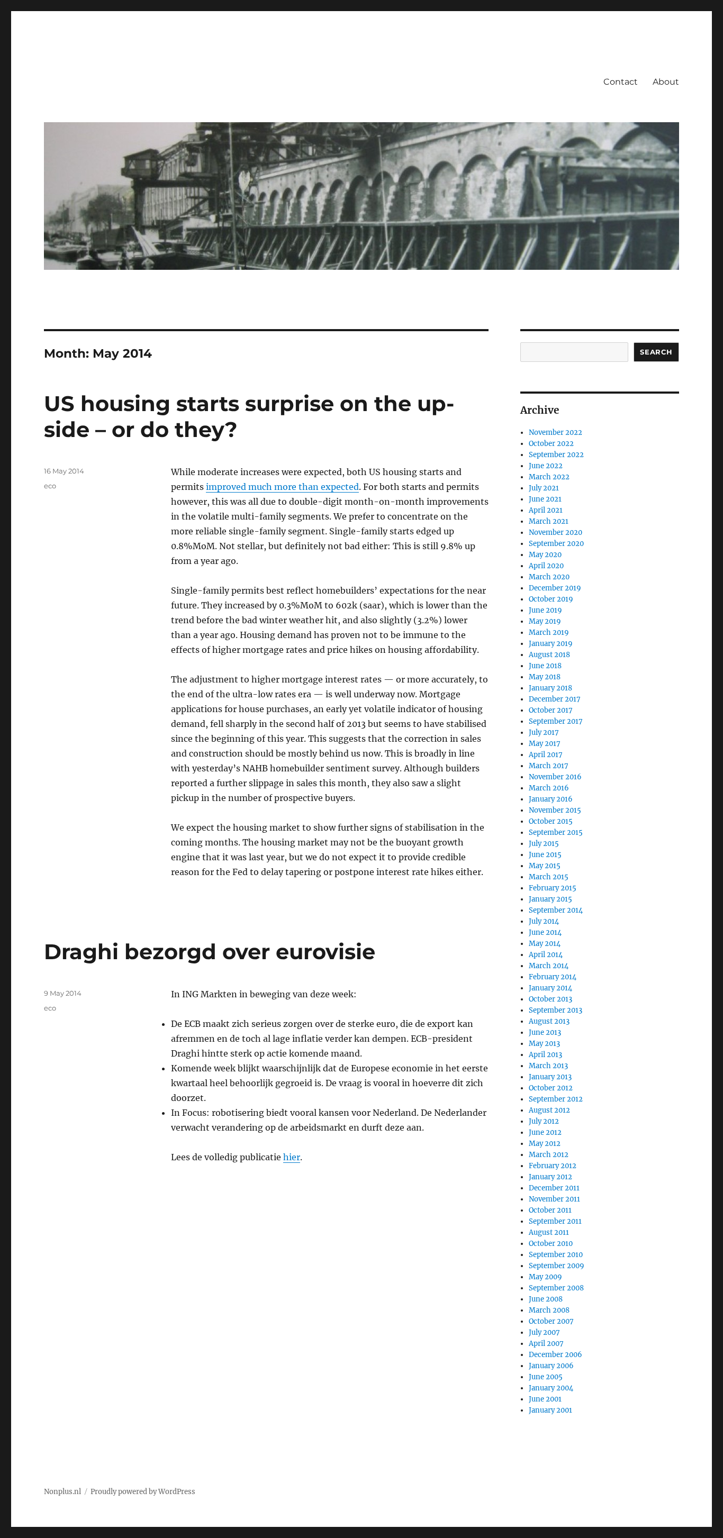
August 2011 (549, 1232)
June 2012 (545, 1132)
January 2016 (551, 799)
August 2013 (549, 1021)
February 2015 (552, 888)
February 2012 (552, 1165)
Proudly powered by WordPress (143, 1491)
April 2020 (546, 565)
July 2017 (544, 732)
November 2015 (555, 810)
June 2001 (545, 1399)
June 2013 (545, 1032)
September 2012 (556, 1099)
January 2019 (551, 643)
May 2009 (545, 1276)
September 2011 (555, 1221)
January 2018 (550, 688)
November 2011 (554, 1199)
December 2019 (555, 588)
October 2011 (550, 1210)
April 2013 (545, 1054)
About (666, 82)
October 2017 (551, 710)
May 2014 (545, 943)
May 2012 (545, 1143)
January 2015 (550, 899)
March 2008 (549, 1310)
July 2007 (544, 1332)
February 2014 (552, 976)
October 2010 (551, 1243)
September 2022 (556, 454)
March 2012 (548, 1154)
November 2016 (555, 776)
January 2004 (551, 1388)
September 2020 (556, 543)
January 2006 (551, 1365)
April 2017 (546, 754)
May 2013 (544, 1043)
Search (656, 352)
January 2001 (550, 1410)
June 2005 (546, 1376)
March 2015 (548, 876)
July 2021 (544, 488)
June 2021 (545, 499)
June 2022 (546, 465)
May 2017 (545, 743)
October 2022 (551, 443)
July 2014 (544, 921)
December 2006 (555, 1354)
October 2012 (551, 1088)
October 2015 (551, 821)
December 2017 (555, 699)
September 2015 (556, 832)
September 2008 (556, 1288)
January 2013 (550, 1076)
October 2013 (550, 999)
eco (50, 485)
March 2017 (548, 765)
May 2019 (545, 621)
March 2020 (549, 576)
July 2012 (544, 1121)
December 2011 (554, 1188)
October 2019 (551, 599)
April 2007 (546, 1343)
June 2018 (545, 665)
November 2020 (555, 532)
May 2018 (545, 676)
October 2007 (551, 1321)
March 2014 (548, 965)
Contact (620, 82)
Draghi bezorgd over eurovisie (209, 951)
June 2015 (545, 854)
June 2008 (546, 1299)
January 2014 (550, 988)
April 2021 (546, 510)
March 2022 (549, 476)
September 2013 (555, 1010)
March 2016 (549, 788)
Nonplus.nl (62, 1491)
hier (291, 1157)
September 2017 (556, 721)
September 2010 (556, 1254)
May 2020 (545, 554)
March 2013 (548, 1065)
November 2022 (555, 432)
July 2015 (544, 843)
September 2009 (556, 1265)
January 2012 (550, 1176)
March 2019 (549, 632)
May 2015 (545, 865)
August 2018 (549, 654)
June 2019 (545, 610)
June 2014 (545, 932)
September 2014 (556, 910)
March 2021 (548, 521)
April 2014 (546, 954)
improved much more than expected (282, 486)
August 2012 (549, 1110)
